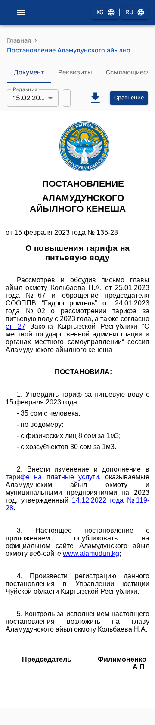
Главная (19, 40)
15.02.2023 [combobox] (30, 98)
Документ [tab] (29, 72)
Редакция (25, 89)
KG (100, 12)
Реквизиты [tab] (75, 72)
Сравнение (129, 97)
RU (129, 12)
